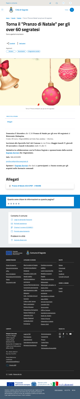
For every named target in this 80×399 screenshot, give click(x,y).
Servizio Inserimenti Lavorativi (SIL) (46, 303)
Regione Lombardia (11, 3)
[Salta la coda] (50, 3)
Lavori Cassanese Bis (47, 271)
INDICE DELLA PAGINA (12, 116)
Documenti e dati (11, 282)
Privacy (43, 340)
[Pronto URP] (56, 3)
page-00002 (44, 299)
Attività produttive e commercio (29, 280)
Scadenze (61, 274)
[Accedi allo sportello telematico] (63, 3)
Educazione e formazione (31, 310)
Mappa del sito (17, 374)
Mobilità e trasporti (46, 274)
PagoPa (43, 276)
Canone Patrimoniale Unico (31, 285)
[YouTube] (70, 334)
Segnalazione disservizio (31, 342)
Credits (10, 374)
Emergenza (27, 324)
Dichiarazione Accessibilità (48, 348)
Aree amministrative (12, 268)
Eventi (60, 291)
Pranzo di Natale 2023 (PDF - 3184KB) (26, 186)
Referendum (44, 282)
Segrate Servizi (12, 153)
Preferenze (59, 390)
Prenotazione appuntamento (28, 338)
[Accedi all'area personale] (70, 3)
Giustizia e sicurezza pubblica (46, 266)
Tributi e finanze (45, 319)
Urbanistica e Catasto (47, 321)
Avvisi (60, 271)
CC (7, 374)
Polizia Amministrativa (47, 279)
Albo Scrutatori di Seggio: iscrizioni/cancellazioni (31, 266)
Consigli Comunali (64, 277)
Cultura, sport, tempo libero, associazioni (30, 302)
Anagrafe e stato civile (30, 274)
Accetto (67, 390)
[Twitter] (67, 334)
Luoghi (61, 288)
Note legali (44, 345)
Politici (8, 279)
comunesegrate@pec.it (12, 362)
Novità (13, 18)
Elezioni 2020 (45, 324)
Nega (73, 390)
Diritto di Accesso (28, 307)
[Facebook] (63, 334)
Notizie (19, 18)
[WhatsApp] (60, 334)
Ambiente (26, 271)
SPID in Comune (45, 310)
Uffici (7, 271)
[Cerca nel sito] (72, 10)
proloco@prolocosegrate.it (17, 161)
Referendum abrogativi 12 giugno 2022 (48, 286)
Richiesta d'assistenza (30, 345)
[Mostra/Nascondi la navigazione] (2, 9)
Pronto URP (12, 365)
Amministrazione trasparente (46, 335)
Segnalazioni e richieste (47, 296)
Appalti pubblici (28, 276)
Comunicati (62, 268)
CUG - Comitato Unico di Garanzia (30, 297)
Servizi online (44, 307)
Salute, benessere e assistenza (46, 291)
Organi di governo (11, 265)
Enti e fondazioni (11, 274)
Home (7, 18)
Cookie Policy (45, 342)
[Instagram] (60, 337)
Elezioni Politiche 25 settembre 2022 (29, 314)
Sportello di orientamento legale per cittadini (48, 314)
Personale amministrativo (13, 277)
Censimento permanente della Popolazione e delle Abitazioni (31, 290)
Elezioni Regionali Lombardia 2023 (29, 319)
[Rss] (63, 337)
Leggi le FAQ (27, 334)
